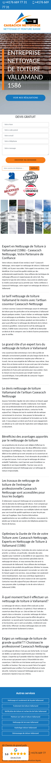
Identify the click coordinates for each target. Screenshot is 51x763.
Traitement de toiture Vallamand (25, 706)
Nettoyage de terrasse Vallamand (25, 722)
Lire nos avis (16, 758)
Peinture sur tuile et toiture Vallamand (25, 717)
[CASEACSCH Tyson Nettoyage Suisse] (22, 21)
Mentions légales (34, 761)
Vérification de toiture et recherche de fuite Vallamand (25, 711)
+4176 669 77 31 (16, 2)
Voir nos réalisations (25, 98)
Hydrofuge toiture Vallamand (25, 728)
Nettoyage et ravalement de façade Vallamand (25, 700)
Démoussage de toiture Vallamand (25, 733)
